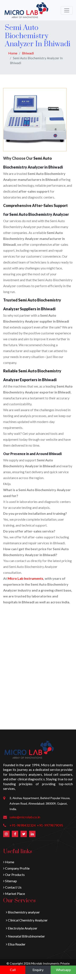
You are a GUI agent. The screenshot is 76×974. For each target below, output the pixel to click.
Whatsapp (63, 970)
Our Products (14, 875)
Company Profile (17, 868)
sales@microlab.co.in (25, 817)
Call (13, 970)
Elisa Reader (16, 944)
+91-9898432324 (23, 825)
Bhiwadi (28, 53)
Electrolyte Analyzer (22, 928)
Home (12, 53)
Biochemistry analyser (23, 912)
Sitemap (10, 881)
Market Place (14, 894)
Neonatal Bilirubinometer (26, 936)
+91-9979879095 (50, 825)
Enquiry (38, 970)
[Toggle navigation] (67, 10)
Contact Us (13, 887)
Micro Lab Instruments (25, 578)
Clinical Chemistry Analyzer (27, 920)
